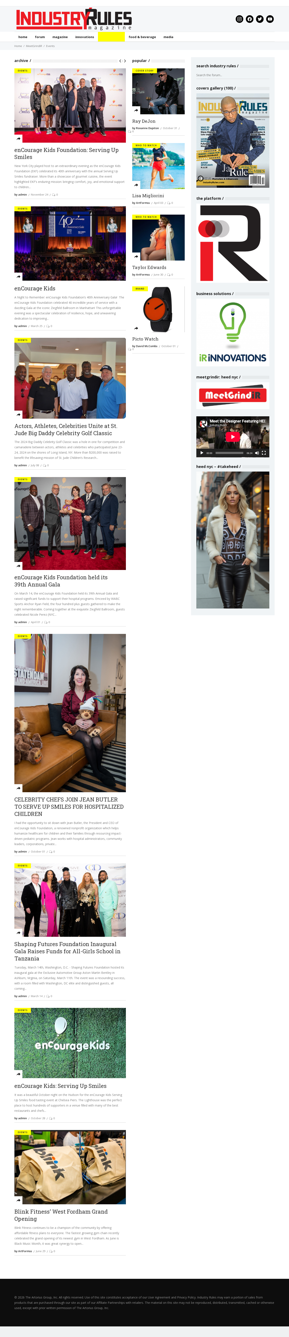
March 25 (36, 326)
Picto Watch (145, 339)
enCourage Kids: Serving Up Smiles (60, 1085)
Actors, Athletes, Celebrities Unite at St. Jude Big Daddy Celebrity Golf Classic (65, 429)
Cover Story (145, 70)
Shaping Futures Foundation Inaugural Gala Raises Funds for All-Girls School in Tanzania (67, 951)
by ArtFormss (23, 1251)
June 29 (40, 1251)
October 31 (170, 128)
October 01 (38, 851)
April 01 (35, 622)
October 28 (38, 1118)
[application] (232, 436)
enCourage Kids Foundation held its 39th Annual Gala (61, 581)
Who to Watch (146, 145)
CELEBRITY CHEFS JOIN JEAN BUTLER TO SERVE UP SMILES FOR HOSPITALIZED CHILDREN (69, 806)
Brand (140, 288)
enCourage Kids (34, 288)
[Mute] (257, 453)
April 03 (158, 203)
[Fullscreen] (264, 453)
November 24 (39, 194)
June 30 (158, 274)
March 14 (36, 996)
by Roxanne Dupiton (145, 128)
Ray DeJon (144, 121)
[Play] (202, 453)
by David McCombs (144, 346)
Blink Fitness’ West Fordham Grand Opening (61, 1215)
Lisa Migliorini (148, 196)
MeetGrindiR (34, 46)
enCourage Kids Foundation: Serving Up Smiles (66, 153)
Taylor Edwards (149, 267)
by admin (20, 194)
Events (23, 70)
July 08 (35, 465)
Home (18, 46)
